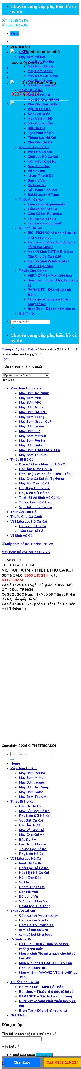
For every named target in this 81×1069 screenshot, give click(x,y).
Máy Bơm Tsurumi (42, 85)
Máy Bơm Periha (41, 61)
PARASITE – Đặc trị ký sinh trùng (45, 996)
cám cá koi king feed (44, 223)
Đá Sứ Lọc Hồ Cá (32, 526)
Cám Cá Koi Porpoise (45, 213)
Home (24, 52)
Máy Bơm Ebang (32, 416)
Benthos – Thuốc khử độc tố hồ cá (46, 991)
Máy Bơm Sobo (40, 80)
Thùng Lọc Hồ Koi (42, 137)
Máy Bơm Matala (32, 435)
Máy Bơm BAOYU (33, 412)
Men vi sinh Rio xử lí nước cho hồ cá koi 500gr (51, 244)
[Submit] (12, 327)
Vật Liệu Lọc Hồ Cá (34, 147)
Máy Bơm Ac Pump (43, 75)
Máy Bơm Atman (41, 66)
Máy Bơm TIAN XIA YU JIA (39, 450)
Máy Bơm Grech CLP (35, 421)
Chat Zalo (22, 1062)
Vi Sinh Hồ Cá (21, 535)
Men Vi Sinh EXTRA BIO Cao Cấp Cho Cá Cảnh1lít (50, 254)
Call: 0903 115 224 (62, 1062)
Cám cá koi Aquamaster (47, 204)
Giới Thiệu (27, 313)
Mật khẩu (10, 1046)
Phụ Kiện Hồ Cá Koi (34, 488)
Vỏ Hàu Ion (36, 171)
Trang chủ (9, 349)
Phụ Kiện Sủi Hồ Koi (43, 104)
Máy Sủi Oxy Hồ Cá (34, 483)
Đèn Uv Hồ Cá (39, 94)
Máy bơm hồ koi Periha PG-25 (26, 552)
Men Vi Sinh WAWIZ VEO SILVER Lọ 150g (48, 263)
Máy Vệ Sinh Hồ (40, 118)
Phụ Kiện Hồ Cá (40, 142)
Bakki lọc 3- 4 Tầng (43, 194)
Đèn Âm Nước (39, 114)
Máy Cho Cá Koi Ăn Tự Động (41, 478)
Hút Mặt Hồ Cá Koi (42, 161)
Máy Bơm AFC (30, 402)
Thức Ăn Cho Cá (23, 512)
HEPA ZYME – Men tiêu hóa (50, 275)
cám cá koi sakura (42, 218)
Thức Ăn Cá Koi (31, 199)
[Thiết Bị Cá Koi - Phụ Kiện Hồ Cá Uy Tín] (15, 23)
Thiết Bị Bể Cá (21, 459)
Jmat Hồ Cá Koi (40, 152)
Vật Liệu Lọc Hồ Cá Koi (28, 521)
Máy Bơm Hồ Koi (32, 56)
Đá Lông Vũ (37, 185)
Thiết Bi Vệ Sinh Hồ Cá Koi (40, 497)
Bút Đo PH (36, 128)
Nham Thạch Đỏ (40, 175)
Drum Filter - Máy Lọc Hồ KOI (42, 464)
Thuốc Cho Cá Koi (33, 270)
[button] (20, 47)
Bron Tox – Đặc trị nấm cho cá (52, 308)
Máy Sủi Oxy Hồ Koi (43, 99)
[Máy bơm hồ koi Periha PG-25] (27, 544)
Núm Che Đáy (39, 166)
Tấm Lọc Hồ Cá (31, 531)
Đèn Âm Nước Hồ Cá (35, 469)
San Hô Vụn (37, 180)
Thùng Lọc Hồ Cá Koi (35, 502)
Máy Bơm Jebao (40, 71)
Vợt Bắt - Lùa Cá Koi (35, 507)
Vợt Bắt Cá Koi (39, 109)
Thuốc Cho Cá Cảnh (26, 516)
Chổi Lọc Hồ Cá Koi (43, 156)
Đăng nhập (44, 1055)
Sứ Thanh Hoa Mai (42, 190)
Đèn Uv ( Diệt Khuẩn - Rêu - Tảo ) (46, 474)
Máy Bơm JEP (29, 431)
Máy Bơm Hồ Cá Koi (26, 388)
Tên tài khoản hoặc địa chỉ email (29, 1033)
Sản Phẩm (28, 349)
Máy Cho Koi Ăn (40, 123)
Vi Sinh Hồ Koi (30, 228)
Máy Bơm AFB (30, 397)
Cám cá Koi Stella (42, 209)
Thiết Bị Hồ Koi (31, 90)
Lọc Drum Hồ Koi (41, 133)
